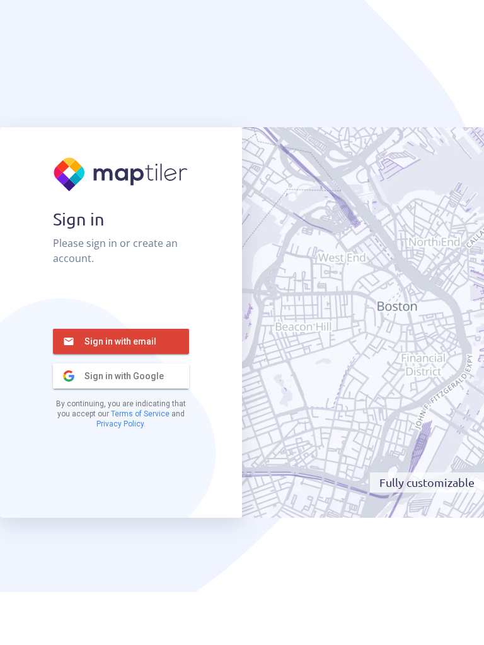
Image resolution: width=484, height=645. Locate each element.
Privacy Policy (120, 424)
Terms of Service (140, 413)
